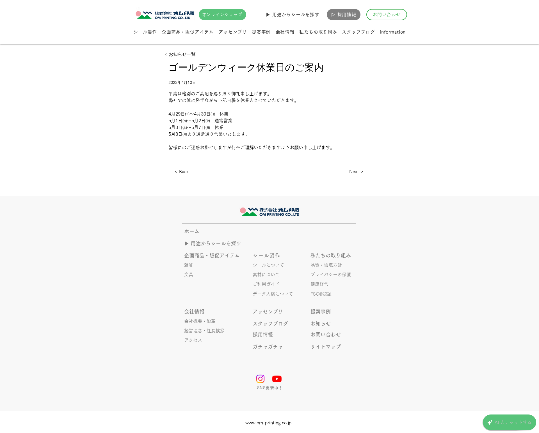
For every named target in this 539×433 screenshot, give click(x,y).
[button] (292, 14)
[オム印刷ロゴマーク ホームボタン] (165, 14)
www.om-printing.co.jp (268, 422)
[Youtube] (276, 378)
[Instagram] (260, 378)
